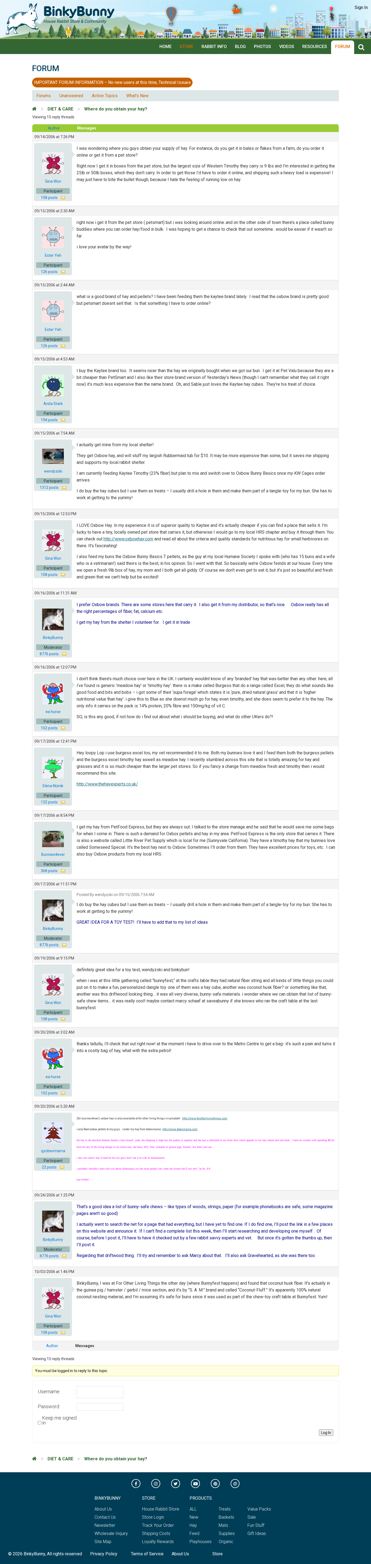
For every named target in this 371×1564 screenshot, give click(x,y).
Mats (223, 1525)
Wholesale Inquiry (111, 1533)
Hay (193, 1525)
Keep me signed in (59, 1420)
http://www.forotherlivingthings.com (204, 1118)
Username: (49, 1391)
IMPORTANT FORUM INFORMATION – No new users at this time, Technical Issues (112, 82)
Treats (225, 1509)
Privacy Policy (103, 1553)
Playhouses (201, 1541)
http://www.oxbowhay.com (128, 539)
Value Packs (259, 1509)
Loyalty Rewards (158, 1541)
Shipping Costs (156, 1533)
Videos (286, 46)
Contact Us (105, 1517)
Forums (43, 95)
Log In (326, 1432)
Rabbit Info (214, 46)
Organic (226, 1541)
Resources (314, 46)
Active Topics (105, 95)
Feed (194, 1533)
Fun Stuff (255, 1525)
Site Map (103, 1541)
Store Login (153, 1517)
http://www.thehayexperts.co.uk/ (107, 784)
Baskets (226, 1517)
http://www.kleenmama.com (179, 1129)
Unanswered (71, 95)
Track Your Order (158, 1525)
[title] (362, 47)
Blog (240, 46)
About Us (103, 1509)
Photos (262, 46)
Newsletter (105, 1525)
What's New (137, 95)
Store (186, 46)
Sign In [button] (361, 7)
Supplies (227, 1533)
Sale (251, 1517)
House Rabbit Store (160, 1509)
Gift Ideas (256, 1533)
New (194, 1517)
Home (165, 46)
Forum (342, 46)
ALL (193, 1509)
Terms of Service (147, 1553)
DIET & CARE (60, 109)
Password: (49, 1406)
